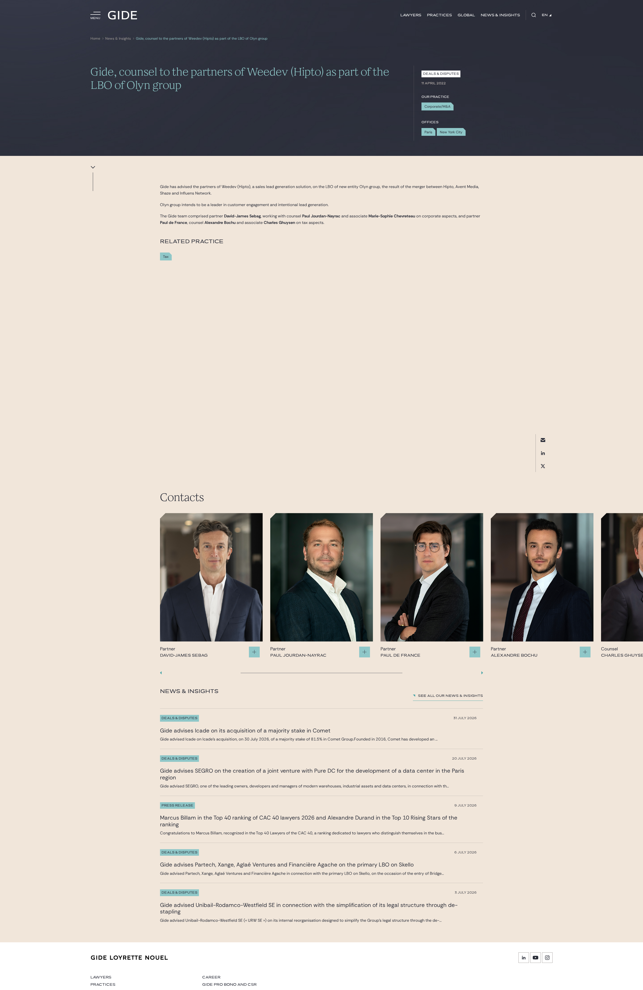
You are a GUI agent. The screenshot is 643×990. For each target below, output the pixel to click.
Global (466, 15)
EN (545, 15)
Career (211, 977)
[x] (543, 466)
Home (95, 38)
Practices (439, 15)
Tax (166, 257)
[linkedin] (543, 453)
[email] (543, 440)
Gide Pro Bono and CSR (229, 984)
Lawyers (410, 15)
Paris (428, 132)
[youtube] (535, 957)
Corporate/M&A (437, 106)
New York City (451, 132)
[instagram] (547, 957)
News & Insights (500, 15)
